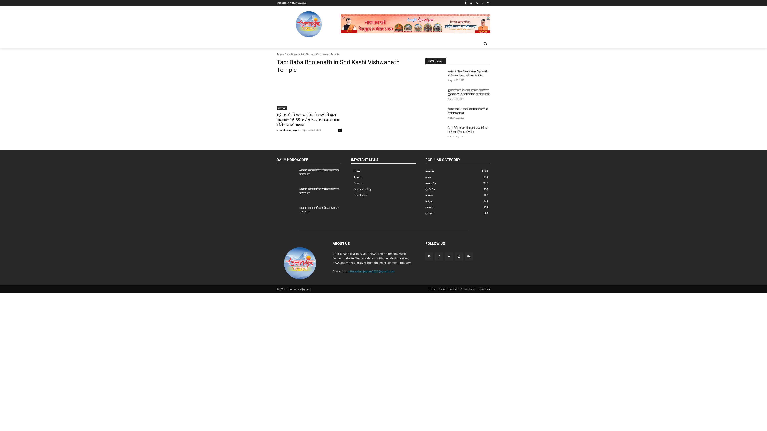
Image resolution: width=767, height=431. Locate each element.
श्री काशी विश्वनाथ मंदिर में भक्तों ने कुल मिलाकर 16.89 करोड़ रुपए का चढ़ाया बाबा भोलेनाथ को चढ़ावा (308, 119)
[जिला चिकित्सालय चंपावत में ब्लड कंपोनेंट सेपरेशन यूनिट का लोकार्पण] (435, 132)
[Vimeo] (482, 3)
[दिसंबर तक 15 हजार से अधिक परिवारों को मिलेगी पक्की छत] (435, 114)
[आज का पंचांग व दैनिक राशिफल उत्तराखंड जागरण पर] (286, 175)
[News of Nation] (309, 24)
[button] (485, 43)
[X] (477, 3)
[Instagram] (471, 3)
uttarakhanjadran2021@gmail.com (371, 271)
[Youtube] (488, 3)
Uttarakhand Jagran (288, 130)
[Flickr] (449, 256)
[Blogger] (429, 256)
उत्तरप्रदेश (281, 108)
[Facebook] (465, 3)
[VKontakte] (469, 256)
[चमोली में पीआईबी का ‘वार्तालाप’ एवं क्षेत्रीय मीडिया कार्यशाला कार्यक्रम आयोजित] (435, 76)
